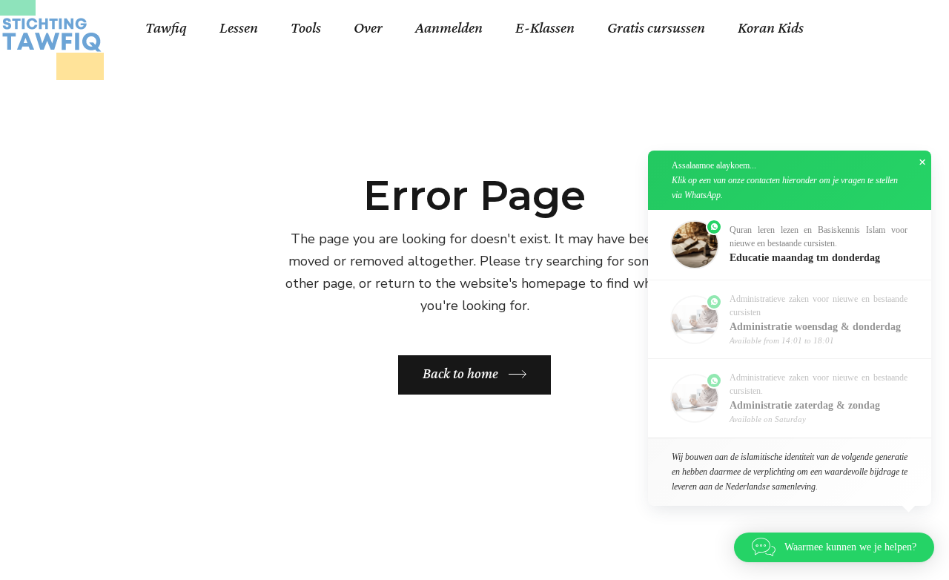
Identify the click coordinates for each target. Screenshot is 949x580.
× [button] (922, 162)
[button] (789, 245)
